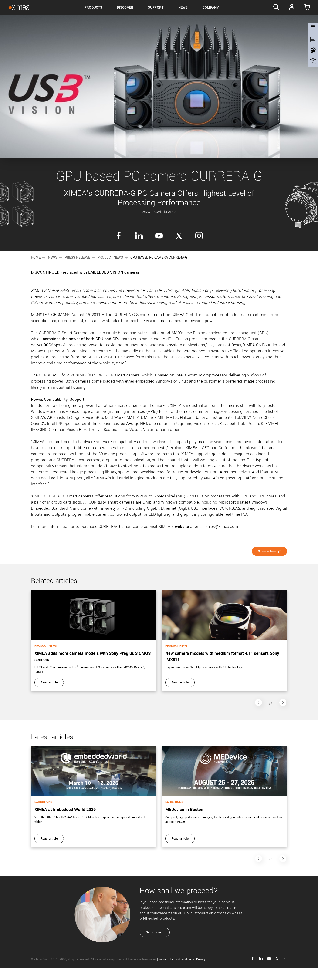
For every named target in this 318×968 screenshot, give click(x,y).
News (52, 257)
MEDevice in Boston (184, 810)
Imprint (163, 959)
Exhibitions (43, 802)
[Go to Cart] (307, 7)
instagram (199, 235)
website (182, 526)
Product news (110, 257)
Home (36, 257)
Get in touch (155, 932)
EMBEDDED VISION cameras (114, 272)
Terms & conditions (182, 959)
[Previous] (258, 702)
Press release (77, 257)
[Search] (276, 7)
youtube (159, 235)
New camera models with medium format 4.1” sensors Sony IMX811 (222, 656)
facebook (119, 235)
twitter (179, 235)
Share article (267, 551)
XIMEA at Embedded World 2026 (65, 810)
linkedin (139, 235)
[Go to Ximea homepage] (19, 7)
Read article (49, 682)
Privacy (200, 959)
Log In (292, 7)
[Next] (282, 702)
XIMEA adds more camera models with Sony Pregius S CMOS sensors (92, 656)
